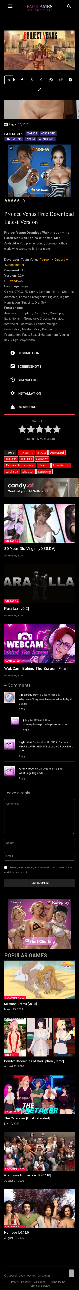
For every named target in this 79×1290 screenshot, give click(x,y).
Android (48, 133)
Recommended (15, 997)
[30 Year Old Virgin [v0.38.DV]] (39, 523)
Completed (12, 660)
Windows (46, 139)
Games (32, 133)
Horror (44, 465)
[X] (31, 80)
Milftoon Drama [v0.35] (20, 1004)
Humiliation (61, 465)
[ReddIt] (60, 80)
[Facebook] (22, 80)
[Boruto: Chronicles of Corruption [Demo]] (39, 1037)
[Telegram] (70, 80)
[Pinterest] (41, 80)
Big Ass (11, 459)
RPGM (30, 139)
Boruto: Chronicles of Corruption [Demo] (34, 1061)
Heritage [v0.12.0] (16, 1232)
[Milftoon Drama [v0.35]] (39, 980)
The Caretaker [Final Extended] (27, 1118)
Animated (57, 452)
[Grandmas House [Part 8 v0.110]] (39, 1151)
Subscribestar (14, 265)
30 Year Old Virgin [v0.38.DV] (30, 549)
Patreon (45, 259)
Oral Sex (12, 471)
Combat (42, 459)
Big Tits (26, 459)
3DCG (41, 452)
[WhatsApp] (51, 80)
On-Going (13, 139)
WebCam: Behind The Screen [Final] (36, 669)
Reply (22, 708)
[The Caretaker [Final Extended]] (39, 1094)
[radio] (22, 430)
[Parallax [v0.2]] (39, 583)
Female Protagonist (20, 465)
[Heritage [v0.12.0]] (39, 1208)
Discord (59, 259)
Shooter (28, 471)
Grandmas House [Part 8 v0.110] (27, 1175)
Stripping (44, 471)
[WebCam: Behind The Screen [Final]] (39, 643)
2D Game (26, 452)
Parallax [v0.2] (16, 609)
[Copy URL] (39, 89)
